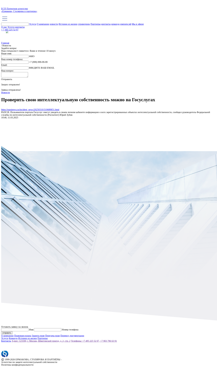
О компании (43, 24)
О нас (4, 27)
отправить (6, 333)
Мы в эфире (138, 24)
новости (54, 24)
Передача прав (52, 335)
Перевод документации (72, 335)
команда (115, 24)
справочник (84, 24)
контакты (106, 24)
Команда (13, 338)
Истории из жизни (68, 24)
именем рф (125, 24)
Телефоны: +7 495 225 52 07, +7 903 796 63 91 (94, 341)
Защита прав (38, 335)
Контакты (6, 341)
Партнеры (95, 24)
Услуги (32, 24)
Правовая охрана (22, 335)
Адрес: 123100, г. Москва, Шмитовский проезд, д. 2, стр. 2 (41, 341)
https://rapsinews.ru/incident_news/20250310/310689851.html (30, 109)
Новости (5, 92)
